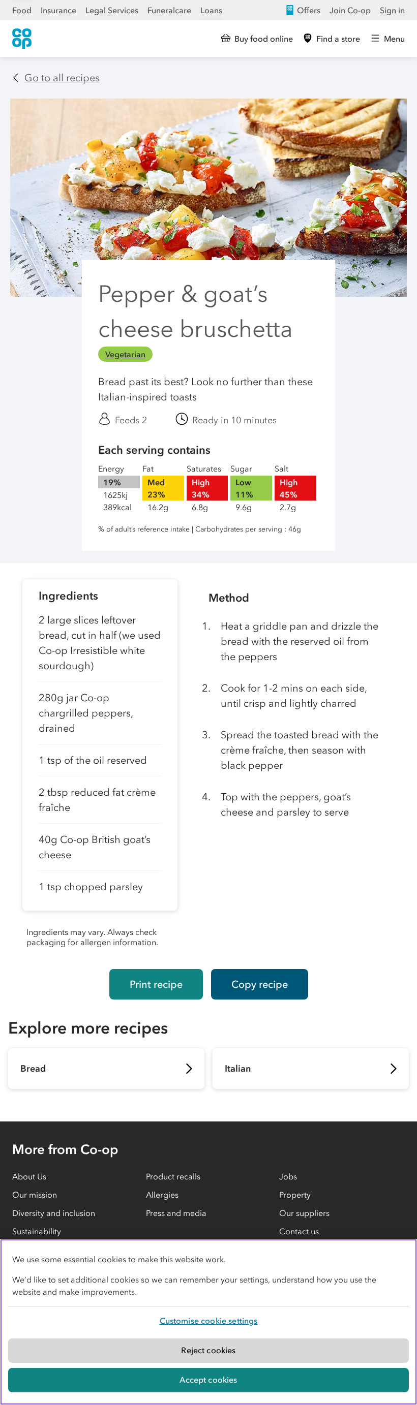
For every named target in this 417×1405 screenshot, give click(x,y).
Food (22, 10)
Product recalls (173, 1176)
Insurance (58, 10)
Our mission (34, 1195)
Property (295, 1195)
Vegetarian (125, 354)
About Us (29, 1176)
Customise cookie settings (209, 1321)
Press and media (176, 1213)
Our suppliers (304, 1213)
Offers (308, 10)
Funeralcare (169, 10)
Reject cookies (208, 1350)
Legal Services (111, 10)
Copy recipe (259, 984)
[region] (208, 1322)
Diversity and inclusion (53, 1213)
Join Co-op (350, 10)
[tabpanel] (99, 766)
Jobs (288, 1176)
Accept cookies (208, 1380)
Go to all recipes (62, 78)
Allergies (162, 1195)
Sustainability (36, 1231)
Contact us (299, 1231)
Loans (211, 10)
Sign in (392, 10)
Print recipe (156, 984)
